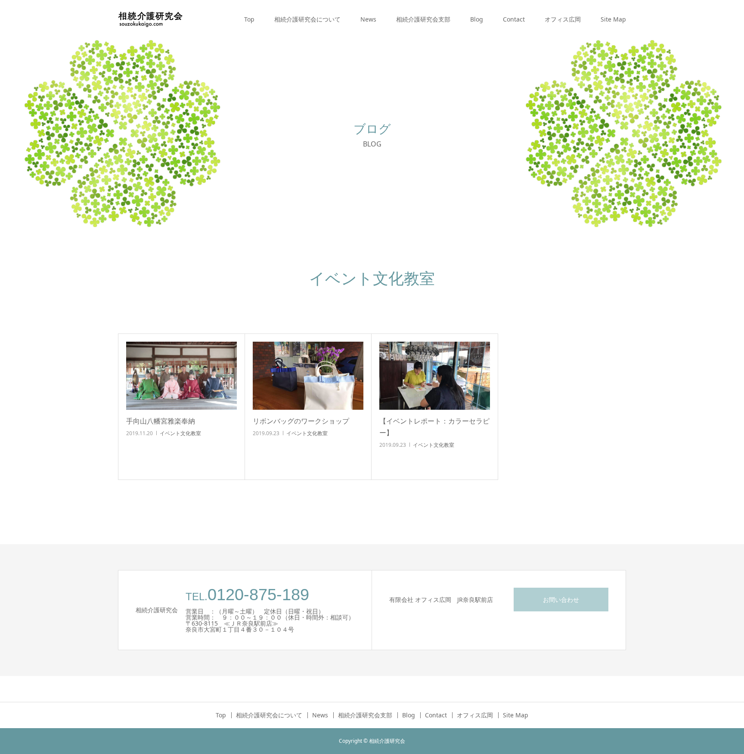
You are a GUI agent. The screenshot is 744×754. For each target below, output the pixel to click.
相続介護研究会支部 (423, 19)
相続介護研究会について (307, 19)
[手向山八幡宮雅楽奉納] (181, 376)
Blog (476, 19)
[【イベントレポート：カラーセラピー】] (434, 376)
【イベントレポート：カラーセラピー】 (434, 426)
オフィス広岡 (563, 19)
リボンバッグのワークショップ (301, 421)
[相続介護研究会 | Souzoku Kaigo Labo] (150, 19)
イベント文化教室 (180, 433)
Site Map (613, 19)
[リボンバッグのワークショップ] (308, 376)
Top (249, 19)
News (368, 19)
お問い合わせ (561, 599)
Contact (514, 19)
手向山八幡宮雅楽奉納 (160, 421)
